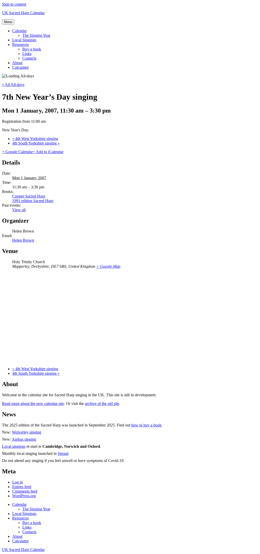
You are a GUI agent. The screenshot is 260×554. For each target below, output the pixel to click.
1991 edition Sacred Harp (32, 201)
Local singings (13, 446)
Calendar (19, 31)
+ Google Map (108, 266)
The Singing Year (36, 35)
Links (26, 53)
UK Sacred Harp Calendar (23, 13)
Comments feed (24, 491)
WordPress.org (24, 496)
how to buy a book (146, 425)
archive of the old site (102, 403)
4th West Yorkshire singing (35, 138)
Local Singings (24, 40)
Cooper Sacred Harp (28, 196)
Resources (20, 44)
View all (19, 210)
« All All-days (13, 84)
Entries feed (21, 487)
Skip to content (14, 4)
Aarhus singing (24, 439)
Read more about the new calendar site (33, 403)
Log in (17, 482)
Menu (8, 22)
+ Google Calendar (17, 152)
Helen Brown (23, 240)
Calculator (20, 67)
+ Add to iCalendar (48, 152)
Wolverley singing (26, 432)
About (17, 63)
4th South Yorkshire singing (36, 143)
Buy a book (31, 49)
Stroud (63, 453)
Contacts (29, 58)
